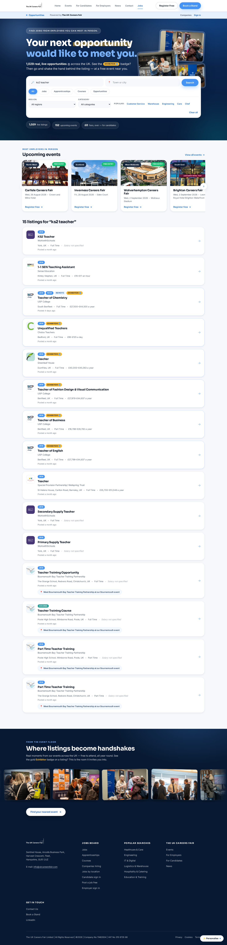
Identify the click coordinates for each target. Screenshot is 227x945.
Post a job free (89, 882)
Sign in (197, 15)
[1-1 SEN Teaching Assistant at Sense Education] (113, 271)
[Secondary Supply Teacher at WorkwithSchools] (113, 516)
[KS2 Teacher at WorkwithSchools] (113, 241)
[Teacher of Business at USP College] (113, 424)
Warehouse (153, 104)
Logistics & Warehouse (136, 866)
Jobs (140, 5)
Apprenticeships (90, 855)
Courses (86, 860)
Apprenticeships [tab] (62, 91)
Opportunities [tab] (100, 91)
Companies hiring (91, 866)
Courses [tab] (82, 91)
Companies (185, 15)
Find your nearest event (45, 811)
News (118, 5)
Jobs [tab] (44, 91)
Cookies (189, 937)
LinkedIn (30, 920)
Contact (129, 5)
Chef (187, 104)
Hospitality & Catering (135, 871)
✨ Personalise (210, 938)
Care (179, 104)
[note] (69, 64)
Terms (198, 937)
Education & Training (135, 877)
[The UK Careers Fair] (34, 5)
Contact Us (32, 909)
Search (190, 82)
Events (68, 5)
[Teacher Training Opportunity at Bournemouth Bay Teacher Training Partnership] (113, 580)
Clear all (193, 112)
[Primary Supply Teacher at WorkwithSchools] (113, 546)
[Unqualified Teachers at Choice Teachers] (113, 332)
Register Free (166, 5)
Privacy (178, 937)
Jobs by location (91, 871)
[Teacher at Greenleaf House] (113, 363)
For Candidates (84, 5)
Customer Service (136, 104)
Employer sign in (91, 888)
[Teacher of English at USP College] (113, 455)
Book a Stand (190, 5)
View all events (195, 154)
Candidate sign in (91, 877)
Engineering (168, 104)
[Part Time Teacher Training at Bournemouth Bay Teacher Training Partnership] (113, 657)
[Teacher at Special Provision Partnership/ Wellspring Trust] (113, 485)
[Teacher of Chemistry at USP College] (113, 302)
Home (58, 5)
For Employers (103, 5)
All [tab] (33, 91)
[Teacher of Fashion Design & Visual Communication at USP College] (113, 393)
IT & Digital (130, 860)
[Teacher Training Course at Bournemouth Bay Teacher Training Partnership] (113, 618)
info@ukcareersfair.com (45, 866)
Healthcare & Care (133, 849)
